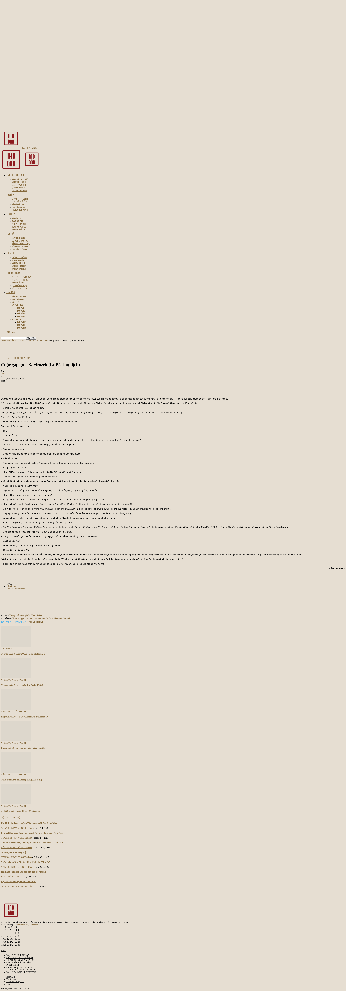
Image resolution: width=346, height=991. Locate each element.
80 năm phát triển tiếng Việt (14, 852)
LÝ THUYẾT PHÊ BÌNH (19, 201)
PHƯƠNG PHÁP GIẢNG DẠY (21, 277)
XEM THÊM (36, 622)
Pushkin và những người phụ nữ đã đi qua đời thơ (23, 748)
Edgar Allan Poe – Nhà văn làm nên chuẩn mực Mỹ (24, 717)
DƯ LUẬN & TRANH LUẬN (20, 240)
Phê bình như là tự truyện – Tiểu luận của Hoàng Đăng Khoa (29, 823)
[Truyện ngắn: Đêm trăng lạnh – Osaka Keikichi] (16, 677)
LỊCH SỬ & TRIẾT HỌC (19, 249)
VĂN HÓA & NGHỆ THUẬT (21, 243)
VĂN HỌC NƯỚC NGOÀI (20, 229)
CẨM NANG (10, 292)
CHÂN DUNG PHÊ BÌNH (20, 198)
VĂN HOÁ (10, 233)
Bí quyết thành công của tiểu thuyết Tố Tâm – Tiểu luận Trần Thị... (32, 833)
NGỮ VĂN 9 (21, 307)
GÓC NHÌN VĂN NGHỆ (19, 184)
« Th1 (3, 950)
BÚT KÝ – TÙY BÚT (19, 223)
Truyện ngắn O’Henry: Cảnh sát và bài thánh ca (23, 654)
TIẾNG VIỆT (16, 302)
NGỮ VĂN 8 (21, 310)
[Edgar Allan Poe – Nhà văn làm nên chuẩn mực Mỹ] (16, 709)
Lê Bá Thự (11, 586)
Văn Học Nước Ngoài (16, 589)
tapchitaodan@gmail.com (28, 925)
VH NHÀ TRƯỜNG (13, 272)
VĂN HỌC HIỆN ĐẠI (18, 263)
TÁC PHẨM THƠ (17, 221)
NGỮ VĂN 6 (21, 316)
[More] (114, 390)
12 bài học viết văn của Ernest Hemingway (20, 811)
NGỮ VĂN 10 (21, 327)
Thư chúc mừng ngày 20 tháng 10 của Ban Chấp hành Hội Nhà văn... (33, 843)
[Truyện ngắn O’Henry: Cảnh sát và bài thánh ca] (16, 646)
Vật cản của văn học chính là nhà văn (18, 881)
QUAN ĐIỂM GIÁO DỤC (19, 285)
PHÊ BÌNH (10, 194)
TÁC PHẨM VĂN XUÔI (19, 226)
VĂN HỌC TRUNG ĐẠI (19, 265)
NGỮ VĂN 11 (21, 324)
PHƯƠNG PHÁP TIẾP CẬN (20, 279)
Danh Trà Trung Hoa (15, 981)
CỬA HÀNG (10, 331)
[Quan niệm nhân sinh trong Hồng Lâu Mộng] (16, 772)
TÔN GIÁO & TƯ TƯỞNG (20, 246)
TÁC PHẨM (10, 214)
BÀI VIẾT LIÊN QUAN (13, 622)
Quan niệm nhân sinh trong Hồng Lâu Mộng (21, 780)
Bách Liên (10, 977)
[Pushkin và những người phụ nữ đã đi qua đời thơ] (16, 740)
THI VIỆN (10, 253)
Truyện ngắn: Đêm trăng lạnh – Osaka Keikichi (22, 685)
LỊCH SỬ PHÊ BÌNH (18, 207)
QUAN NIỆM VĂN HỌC (19, 187)
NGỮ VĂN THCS (17, 305)
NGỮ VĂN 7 (21, 313)
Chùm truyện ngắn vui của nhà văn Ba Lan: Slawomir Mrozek (41, 619)
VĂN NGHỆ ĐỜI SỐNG (15, 175)
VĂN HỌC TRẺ (16, 218)
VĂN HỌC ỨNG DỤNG (19, 282)
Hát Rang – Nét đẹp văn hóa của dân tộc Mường (23, 872)
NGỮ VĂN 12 (21, 322)
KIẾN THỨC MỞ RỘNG (19, 296)
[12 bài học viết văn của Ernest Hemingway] (16, 803)
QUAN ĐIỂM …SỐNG (18, 237)
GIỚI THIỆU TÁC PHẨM (19, 190)
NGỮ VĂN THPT (17, 319)
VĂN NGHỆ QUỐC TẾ (19, 182)
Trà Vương (11, 979)
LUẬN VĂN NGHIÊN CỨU (20, 210)
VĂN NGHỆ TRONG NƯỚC (20, 179)
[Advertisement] (50, 348)
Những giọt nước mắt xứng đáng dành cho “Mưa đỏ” (25, 862)
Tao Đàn (5, 374)
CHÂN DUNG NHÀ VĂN (19, 257)
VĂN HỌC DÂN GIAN (19, 268)
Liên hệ (9, 984)
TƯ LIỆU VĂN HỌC (18, 260)
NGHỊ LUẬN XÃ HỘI (18, 299)
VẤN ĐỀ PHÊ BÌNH (18, 204)
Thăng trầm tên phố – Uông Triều (25, 616)
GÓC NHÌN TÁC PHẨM (19, 288)
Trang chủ (5, 341)
